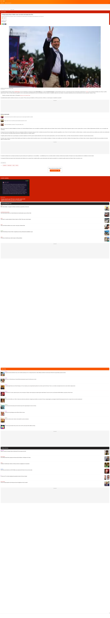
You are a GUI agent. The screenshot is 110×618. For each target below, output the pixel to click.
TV (5, 424)
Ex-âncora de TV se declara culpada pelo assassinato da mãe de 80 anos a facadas (14, 476)
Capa (1, 9)
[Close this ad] (109, 613)
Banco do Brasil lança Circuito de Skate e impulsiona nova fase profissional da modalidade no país (17, 231)
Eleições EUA (4, 165)
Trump (87, 91)
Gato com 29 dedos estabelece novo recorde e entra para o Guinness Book (13, 225)
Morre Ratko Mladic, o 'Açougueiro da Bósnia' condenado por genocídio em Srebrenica (15, 206)
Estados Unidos (12, 9)
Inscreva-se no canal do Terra (25, 95)
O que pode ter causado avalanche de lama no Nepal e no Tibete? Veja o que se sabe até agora (16, 219)
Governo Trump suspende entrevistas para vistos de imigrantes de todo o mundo (14, 482)
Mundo (8, 9)
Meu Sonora (2, 450)
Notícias (5, 9)
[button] (2, 24)
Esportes (6, 404)
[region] (55, 616)
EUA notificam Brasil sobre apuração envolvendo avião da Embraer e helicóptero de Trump (15, 457)
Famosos (6, 371)
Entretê (6, 411)
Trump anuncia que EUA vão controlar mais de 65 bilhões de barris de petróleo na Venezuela (13, 199)
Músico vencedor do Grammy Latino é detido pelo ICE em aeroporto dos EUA (13, 451)
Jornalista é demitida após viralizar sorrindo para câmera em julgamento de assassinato (15, 463)
